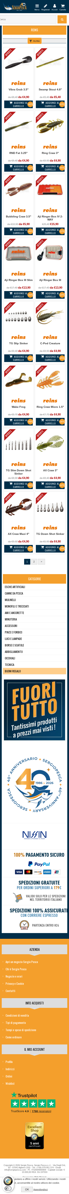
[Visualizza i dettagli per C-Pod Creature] (50, 316)
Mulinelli (10, 600)
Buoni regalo (13, 671)
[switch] (8, 1188)
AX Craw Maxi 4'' (18, 533)
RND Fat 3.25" (18, 152)
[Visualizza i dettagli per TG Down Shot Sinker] (50, 507)
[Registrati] (45, 6)
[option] (34, 836)
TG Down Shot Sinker (50, 533)
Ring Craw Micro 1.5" (50, 406)
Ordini (9, 1076)
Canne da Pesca (14, 593)
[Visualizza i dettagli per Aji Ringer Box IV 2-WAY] (50, 189)
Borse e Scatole (14, 645)
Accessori (11, 626)
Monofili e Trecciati (17, 606)
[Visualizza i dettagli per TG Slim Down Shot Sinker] (18, 443)
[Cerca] (62, 19)
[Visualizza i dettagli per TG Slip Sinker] (18, 316)
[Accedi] (55, 6)
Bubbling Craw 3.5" (18, 216)
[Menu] (36, 6)
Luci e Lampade (13, 638)
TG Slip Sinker (18, 343)
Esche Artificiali (15, 587)
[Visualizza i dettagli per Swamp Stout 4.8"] (50, 62)
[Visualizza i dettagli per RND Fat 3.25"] (18, 126)
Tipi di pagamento (16, 1022)
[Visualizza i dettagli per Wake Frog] (18, 380)
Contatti (10, 991)
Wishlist (10, 1083)
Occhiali (10, 658)
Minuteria (11, 619)
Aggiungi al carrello (20, 104)
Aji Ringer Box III (50, 280)
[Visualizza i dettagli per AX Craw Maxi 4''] (18, 507)
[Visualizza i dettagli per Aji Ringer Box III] (50, 253)
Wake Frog (18, 406)
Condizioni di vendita (17, 1015)
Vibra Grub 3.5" (19, 89)
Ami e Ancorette (14, 613)
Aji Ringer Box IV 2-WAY (50, 218)
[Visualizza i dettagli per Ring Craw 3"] (50, 126)
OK (27, 1189)
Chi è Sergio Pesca (16, 969)
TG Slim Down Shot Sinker (18, 472)
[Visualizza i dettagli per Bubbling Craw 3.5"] (18, 189)
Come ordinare (14, 1037)
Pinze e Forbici (13, 632)
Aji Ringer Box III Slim (18, 280)
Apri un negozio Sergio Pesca (22, 962)
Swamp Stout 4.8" (50, 89)
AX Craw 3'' (50, 470)
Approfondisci (40, 1189)
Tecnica (9, 664)
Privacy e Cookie (15, 983)
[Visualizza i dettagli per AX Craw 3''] (50, 443)
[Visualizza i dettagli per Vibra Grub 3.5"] (18, 62)
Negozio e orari (14, 976)
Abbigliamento (14, 651)
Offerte (8, 52)
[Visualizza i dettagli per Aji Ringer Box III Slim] (18, 253)
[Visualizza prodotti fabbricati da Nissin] (34, 835)
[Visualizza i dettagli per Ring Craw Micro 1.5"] (50, 380)
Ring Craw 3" (50, 152)
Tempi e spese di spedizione (21, 1030)
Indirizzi (10, 1069)
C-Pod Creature (50, 343)
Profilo (9, 1062)
